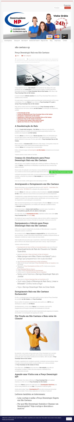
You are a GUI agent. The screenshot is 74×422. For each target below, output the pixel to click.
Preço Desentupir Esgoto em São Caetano (38, 399)
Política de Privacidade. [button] (8, 419)
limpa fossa (58, 40)
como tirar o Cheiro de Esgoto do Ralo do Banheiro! (35, 254)
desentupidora (39, 59)
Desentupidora (8, 40)
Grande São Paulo (33, 40)
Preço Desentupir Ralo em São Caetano (32, 52)
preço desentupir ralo (54, 60)
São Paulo (24, 40)
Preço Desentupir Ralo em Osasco (26, 269)
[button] (61, 172)
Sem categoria (27, 55)
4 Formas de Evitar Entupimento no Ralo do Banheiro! (33, 261)
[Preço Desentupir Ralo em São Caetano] (38, 65)
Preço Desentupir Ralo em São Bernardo (32, 270)
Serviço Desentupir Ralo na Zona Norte (35, 279)
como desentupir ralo (32, 59)
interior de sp (47, 60)
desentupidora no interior (33, 60)
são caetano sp (28, 62)
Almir (18, 55)
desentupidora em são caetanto (22, 60)
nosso (31, 215)
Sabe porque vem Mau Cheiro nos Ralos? (34, 256)
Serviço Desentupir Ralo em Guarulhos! (36, 272)
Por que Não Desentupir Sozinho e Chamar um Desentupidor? (37, 405)
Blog (51, 40)
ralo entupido (17, 62)
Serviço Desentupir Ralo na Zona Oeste (39, 287)
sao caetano (22, 62)
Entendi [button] (69, 418)
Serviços (16, 40)
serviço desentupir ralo (35, 62)
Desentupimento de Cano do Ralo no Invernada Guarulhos (32, 247)
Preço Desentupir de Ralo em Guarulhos (45, 263)
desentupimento (41, 60)
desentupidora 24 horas (46, 59)
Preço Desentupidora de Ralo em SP (33, 266)
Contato (65, 40)
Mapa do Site (44, 40)
